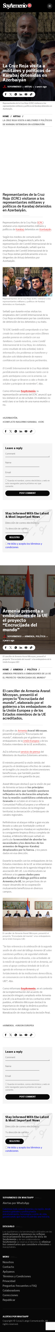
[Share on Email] (26, 94)
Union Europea (25, 1026)
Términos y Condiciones (17, 1276)
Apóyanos (9, 1272)
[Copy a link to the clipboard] (31, 94)
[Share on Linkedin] (20, 94)
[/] (49, 6)
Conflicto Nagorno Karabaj (20, 422)
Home (6, 116)
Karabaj (20, 229)
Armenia (29, 637)
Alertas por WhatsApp (16, 1203)
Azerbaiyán (45, 229)
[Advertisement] (27, 156)
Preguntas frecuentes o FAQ (20, 1286)
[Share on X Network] (10, 94)
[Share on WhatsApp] (15, 94)
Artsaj (28, 87)
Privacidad (9, 1281)
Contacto (8, 1267)
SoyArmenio (28, 391)
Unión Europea (31, 741)
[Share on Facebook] (5, 94)
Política (41, 637)
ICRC (40, 223)
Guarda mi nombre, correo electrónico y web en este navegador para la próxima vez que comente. (27, 483)
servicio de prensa (30, 752)
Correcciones (10, 1295)
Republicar (9, 1300)
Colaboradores (11, 1290)
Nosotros (8, 1262)
